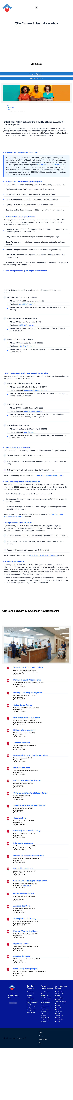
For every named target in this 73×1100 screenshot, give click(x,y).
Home (7, 105)
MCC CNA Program (26, 304)
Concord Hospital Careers (33, 411)
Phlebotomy (27, 885)
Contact (41, 1036)
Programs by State (36, 74)
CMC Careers (29, 432)
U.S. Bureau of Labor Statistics (48, 165)
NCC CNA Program (26, 346)
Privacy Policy (43, 1039)
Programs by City (35, 78)
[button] (36, 7)
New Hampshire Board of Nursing (49, 475)
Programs (11, 107)
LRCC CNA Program (26, 325)
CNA (9, 109)
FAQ (40, 1043)
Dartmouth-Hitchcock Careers (35, 390)
